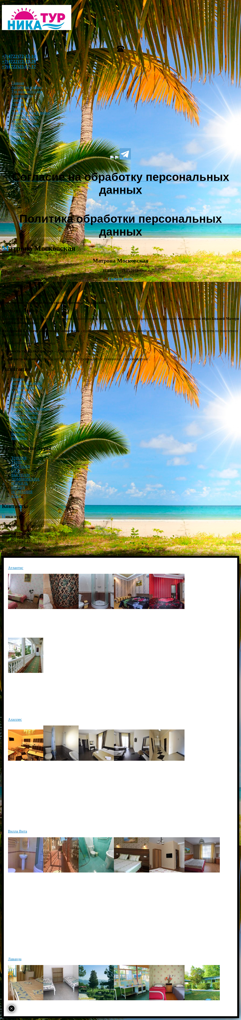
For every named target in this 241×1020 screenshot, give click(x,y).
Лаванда (14, 959)
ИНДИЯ (18, 488)
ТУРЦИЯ (19, 458)
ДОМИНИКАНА (25, 479)
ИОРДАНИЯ (21, 492)
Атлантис (15, 568)
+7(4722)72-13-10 (19, 56)
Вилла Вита (17, 831)
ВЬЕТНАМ (20, 475)
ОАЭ (15, 471)
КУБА (16, 496)
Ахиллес (15, 719)
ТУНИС (17, 462)
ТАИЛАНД (20, 467)
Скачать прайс (120, 279)
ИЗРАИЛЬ (19, 483)
